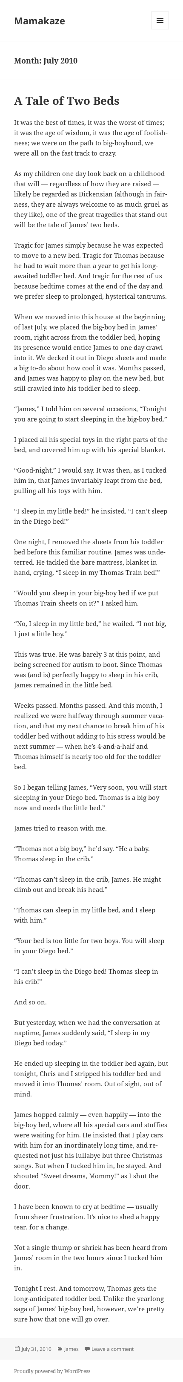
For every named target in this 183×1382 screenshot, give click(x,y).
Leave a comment (113, 1349)
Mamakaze (39, 20)
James (71, 1349)
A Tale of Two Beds (67, 100)
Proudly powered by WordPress (52, 1371)
